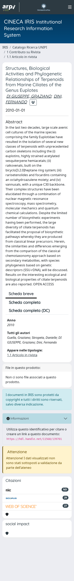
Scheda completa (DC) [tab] (29, 310)
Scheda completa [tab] (24, 302)
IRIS (5, 47)
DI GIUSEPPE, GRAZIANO (28, 96)
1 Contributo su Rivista (23, 52)
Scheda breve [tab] (21, 293)
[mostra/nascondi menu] (70, 7)
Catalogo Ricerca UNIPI (29, 47)
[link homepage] (10, 7)
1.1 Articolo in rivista (22, 57)
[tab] (56, 310)
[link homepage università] (43, 7)
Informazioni (19, 418)
